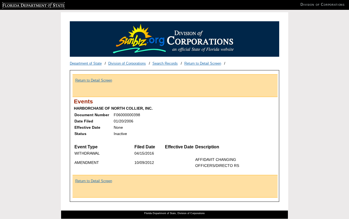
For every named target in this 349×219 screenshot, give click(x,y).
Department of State (86, 63)
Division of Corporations (127, 63)
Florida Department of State (24, 4)
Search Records (165, 63)
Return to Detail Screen (202, 63)
